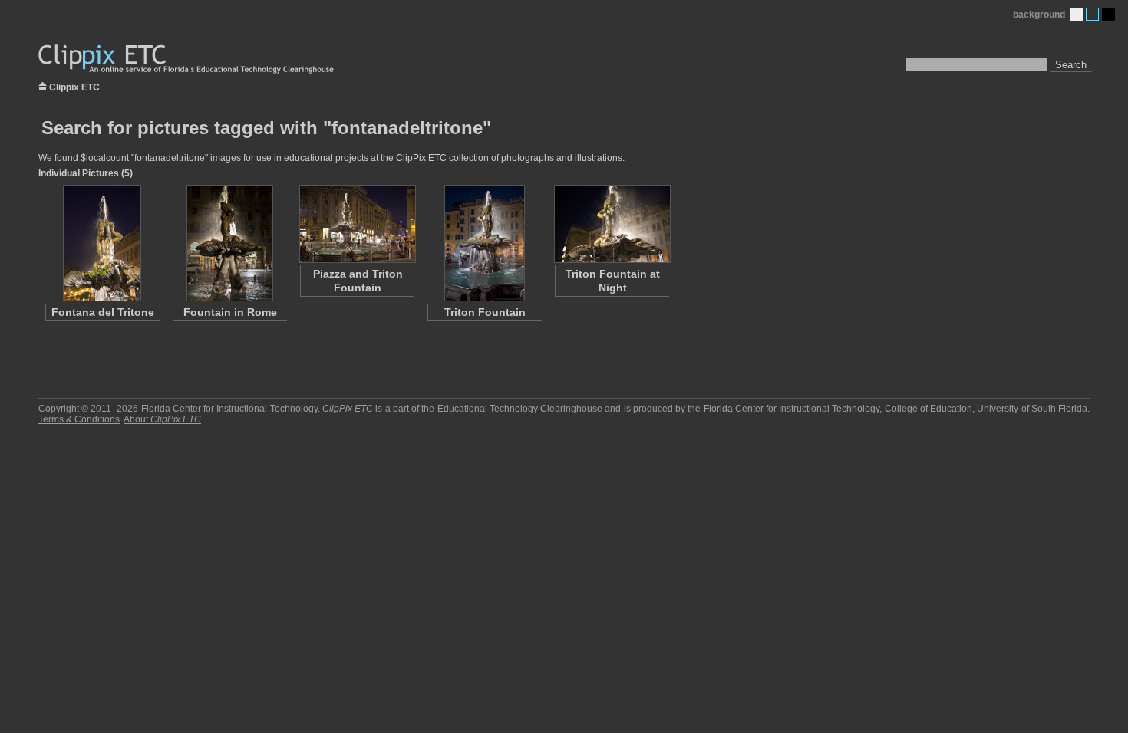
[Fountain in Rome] (229, 243)
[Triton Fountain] (484, 243)
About (162, 419)
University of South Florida (1032, 408)
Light (1076, 14)
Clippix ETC (74, 86)
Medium (1092, 14)
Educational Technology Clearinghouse (519, 408)
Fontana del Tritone (102, 312)
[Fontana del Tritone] (102, 243)
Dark (1108, 14)
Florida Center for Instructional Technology (229, 408)
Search (1071, 65)
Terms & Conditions (79, 419)
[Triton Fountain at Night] (611, 224)
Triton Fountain (485, 312)
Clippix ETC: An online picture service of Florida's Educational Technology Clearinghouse (187, 59)
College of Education (928, 408)
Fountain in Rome (230, 312)
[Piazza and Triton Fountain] (356, 224)
